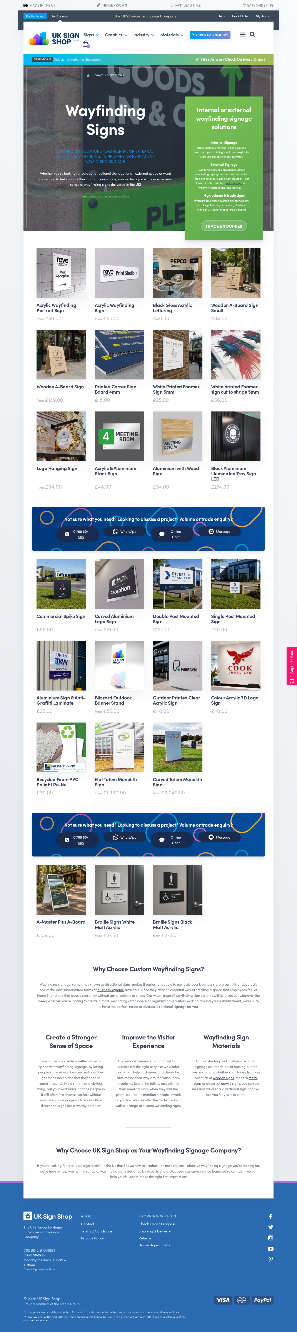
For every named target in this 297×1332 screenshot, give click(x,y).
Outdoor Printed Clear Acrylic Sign (176, 700)
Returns (144, 1238)
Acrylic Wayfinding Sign (114, 307)
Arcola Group (69, 1303)
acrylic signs (230, 1083)
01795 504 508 (81, 534)
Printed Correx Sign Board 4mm (116, 389)
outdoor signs (234, 183)
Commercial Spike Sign (61, 616)
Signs (89, 34)
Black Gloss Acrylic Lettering (172, 307)
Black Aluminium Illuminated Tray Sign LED (233, 473)
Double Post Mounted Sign (176, 618)
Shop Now (60, 500)
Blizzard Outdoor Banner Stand (113, 700)
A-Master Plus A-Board (61, 922)
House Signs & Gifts (154, 1244)
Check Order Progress (156, 1223)
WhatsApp (128, 531)
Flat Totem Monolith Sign (116, 782)
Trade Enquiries (223, 226)
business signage (110, 989)
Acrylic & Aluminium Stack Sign (115, 471)
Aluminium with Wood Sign (176, 471)
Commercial (36, 1231)
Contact (87, 1223)
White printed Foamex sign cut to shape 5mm (235, 389)
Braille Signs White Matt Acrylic (115, 924)
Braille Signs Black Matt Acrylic (172, 924)
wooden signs (223, 1077)
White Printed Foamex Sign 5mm (176, 389)
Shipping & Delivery (154, 1231)
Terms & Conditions (96, 1231)
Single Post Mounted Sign (233, 618)
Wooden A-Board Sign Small (235, 307)
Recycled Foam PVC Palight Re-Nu (57, 782)
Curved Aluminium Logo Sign (114, 618)
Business (60, 16)
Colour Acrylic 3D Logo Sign (235, 700)
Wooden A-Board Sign (60, 387)
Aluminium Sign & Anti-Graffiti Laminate (61, 700)
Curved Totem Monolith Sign (177, 782)
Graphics (113, 34)
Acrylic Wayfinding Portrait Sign (56, 307)
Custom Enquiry (212, 34)
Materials (169, 34)
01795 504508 (34, 1254)
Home (35, 16)
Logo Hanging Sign (57, 468)
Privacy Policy (92, 1238)
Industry (141, 34)
